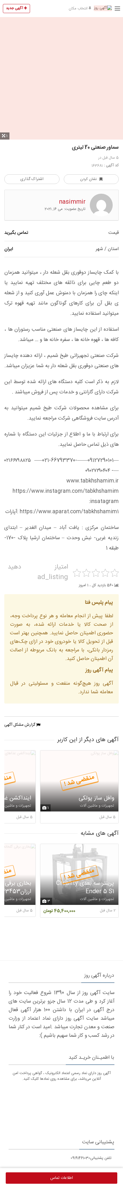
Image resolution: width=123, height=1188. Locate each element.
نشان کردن (88, 179)
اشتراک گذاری (31, 179)
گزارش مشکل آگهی (20, 724)
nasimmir (72, 202)
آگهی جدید (15, 8)
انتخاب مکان (79, 8)
